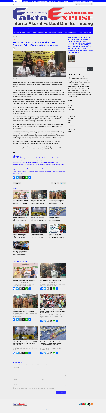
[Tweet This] (55, 183)
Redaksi (80, 32)
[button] (91, 4)
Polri (69, 123)
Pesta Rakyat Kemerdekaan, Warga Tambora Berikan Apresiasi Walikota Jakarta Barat (36, 162)
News (14, 39)
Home (15, 29)
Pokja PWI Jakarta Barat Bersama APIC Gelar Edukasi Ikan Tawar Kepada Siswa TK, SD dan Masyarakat (57, 236)
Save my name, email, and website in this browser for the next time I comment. (34, 388)
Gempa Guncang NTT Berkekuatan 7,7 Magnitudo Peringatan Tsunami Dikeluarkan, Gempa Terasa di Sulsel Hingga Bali (39, 172)
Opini (43, 29)
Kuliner (69, 107)
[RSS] (92, 404)
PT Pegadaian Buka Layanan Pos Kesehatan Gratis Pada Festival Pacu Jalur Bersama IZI (30, 1)
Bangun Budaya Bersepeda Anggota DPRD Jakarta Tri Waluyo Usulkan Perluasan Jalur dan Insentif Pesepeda (38, 165)
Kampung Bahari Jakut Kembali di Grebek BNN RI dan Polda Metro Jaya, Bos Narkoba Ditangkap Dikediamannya (39, 236)
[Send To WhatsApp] (64, 183)
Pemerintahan (50, 29)
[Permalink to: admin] (14, 48)
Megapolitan (71, 109)
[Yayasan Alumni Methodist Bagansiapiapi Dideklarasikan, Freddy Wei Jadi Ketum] (21, 228)
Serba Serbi (71, 125)
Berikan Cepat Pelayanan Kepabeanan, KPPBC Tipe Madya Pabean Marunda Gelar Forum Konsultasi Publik (39, 168)
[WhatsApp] (86, 404)
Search (69, 66)
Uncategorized (71, 129)
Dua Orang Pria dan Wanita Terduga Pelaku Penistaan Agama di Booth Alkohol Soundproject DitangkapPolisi (20, 253)
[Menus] (14, 4)
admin (17, 48)
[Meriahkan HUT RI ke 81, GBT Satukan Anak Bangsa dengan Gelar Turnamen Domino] (39, 194)
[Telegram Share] (61, 183)
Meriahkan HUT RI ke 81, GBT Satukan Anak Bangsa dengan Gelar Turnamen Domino (82, 1)
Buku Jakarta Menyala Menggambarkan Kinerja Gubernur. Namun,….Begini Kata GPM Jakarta (38, 32)
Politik (32, 29)
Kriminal (21, 29)
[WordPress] (80, 404)
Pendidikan (70, 118)
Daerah (27, 29)
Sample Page (87, 32)
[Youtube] (83, 404)
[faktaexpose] (53, 16)
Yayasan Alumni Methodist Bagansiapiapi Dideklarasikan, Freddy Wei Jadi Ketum (20, 236)
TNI (69, 127)
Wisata (38, 29)
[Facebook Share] (52, 183)
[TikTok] (89, 404)
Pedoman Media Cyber (70, 32)
